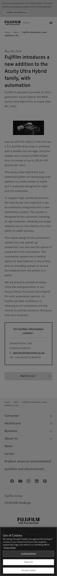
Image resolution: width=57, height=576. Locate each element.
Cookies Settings (28, 554)
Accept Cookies (28, 570)
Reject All (28, 562)
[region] (28, 551)
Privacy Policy (10, 548)
